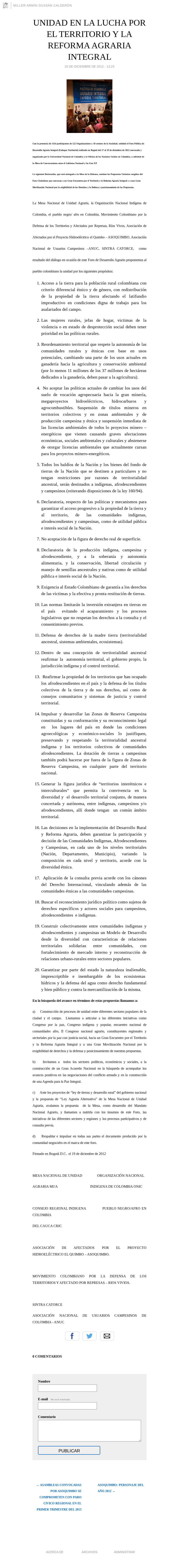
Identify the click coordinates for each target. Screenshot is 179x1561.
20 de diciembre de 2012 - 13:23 (89, 66)
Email (107, 1336)
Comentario (47, 1417)
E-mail (54, 1399)
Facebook (72, 1336)
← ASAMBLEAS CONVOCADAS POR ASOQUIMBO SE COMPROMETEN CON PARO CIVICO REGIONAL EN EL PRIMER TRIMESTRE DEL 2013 (58, 1497)
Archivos (89, 1552)
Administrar (124, 1552)
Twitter (89, 1336)
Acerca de (54, 1552)
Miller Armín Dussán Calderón (42, 5)
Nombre (44, 1381)
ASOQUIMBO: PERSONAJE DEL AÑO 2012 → (121, 1488)
